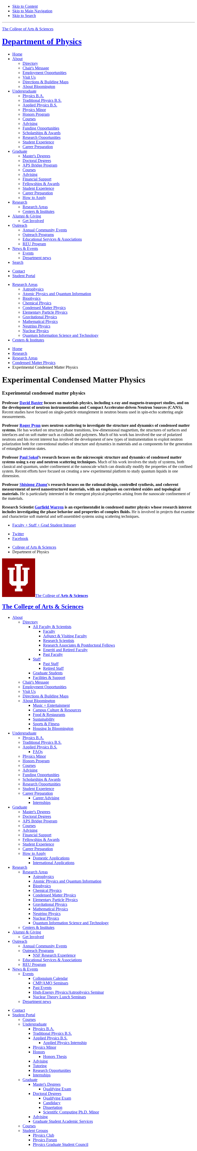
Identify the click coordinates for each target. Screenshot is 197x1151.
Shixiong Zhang (33, 484)
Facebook (20, 538)
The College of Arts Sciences (27, 29)
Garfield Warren (49, 507)
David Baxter (31, 403)
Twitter (18, 534)
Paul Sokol (28, 457)
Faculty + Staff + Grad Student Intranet (44, 525)
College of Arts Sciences (34, 547)
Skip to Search (24, 15)
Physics (42, 41)
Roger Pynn (30, 425)
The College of (61, 595)
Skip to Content (25, 6)
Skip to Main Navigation (32, 11)
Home (17, 54)
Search (17, 262)
